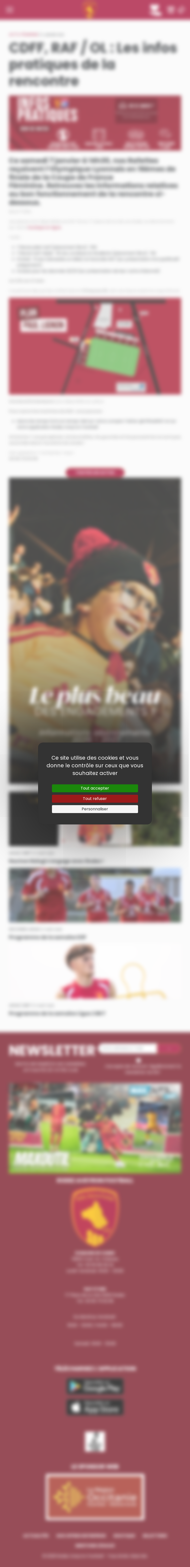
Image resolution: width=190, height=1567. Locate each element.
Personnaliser (95, 809)
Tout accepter (95, 788)
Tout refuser (95, 798)
